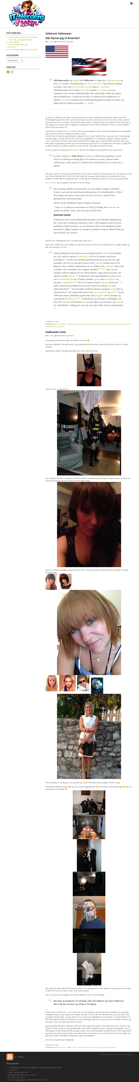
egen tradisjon (96, 324)
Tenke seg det (13, 42)
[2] (55, 308)
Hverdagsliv (63, 324)
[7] (119, 282)
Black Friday (50, 183)
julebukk (118, 324)
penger (113, 1047)
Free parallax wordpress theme (115, 1055)
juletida (99, 263)
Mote (64, 1047)
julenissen (72, 298)
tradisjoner (50, 326)
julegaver (99, 295)
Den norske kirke (95, 83)
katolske (85, 90)
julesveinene (99, 292)
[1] (78, 298)
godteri (92, 1047)
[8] (65, 259)
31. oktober (102, 90)
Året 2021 (12, 47)
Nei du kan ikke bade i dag (18, 44)
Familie (56, 324)
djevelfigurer (110, 279)
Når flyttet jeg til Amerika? (63, 38)
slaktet (105, 253)
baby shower (76, 324)
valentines (61, 326)
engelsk (76, 80)
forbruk (85, 1047)
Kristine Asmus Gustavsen (64, 41)
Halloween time (56, 332)
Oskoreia (105, 282)
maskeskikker (64, 279)
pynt (118, 302)
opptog (97, 279)
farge (80, 1047)
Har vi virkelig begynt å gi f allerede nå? (23, 49)
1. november (104, 87)
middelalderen (69, 282)
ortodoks (66, 100)
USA (55, 326)
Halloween (105, 324)
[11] (76, 275)
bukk (68, 302)
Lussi (112, 292)
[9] (101, 269)
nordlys (69, 131)
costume (74, 1047)
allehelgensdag (112, 80)
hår (104, 1047)
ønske (108, 1047)
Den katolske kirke (81, 87)
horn (84, 302)
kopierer (124, 324)
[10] (104, 269)
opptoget (109, 266)
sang (129, 324)
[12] (69, 288)
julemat (71, 276)
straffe (113, 289)
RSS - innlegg (18, 1057)
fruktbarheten (83, 256)
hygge (112, 324)
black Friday (86, 324)
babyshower (74, 150)
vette (110, 285)
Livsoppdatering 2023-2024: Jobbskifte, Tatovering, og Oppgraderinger (35, 1067)
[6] (67, 291)
